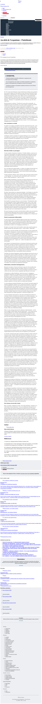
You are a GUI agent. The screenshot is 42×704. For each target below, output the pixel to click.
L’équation (7, 653)
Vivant (7, 23)
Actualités (7, 637)
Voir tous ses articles (7, 436)
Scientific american (8, 677)
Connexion (4, 15)
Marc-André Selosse (3, 45)
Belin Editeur (7, 683)
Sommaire (5, 467)
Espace (7, 24)
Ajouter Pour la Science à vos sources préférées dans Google (18, 69)
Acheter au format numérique (8, 468)
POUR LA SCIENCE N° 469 (10, 48)
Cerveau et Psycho (8, 676)
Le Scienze (7, 679)
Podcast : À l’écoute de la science (11, 654)
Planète (7, 31)
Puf (6, 685)
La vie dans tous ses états (9, 640)
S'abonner (2, 51)
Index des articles (8, 656)
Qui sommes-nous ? (8, 662)
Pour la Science (8, 674)
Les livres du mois (8, 648)
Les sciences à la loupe (9, 641)
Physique (7, 25)
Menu (4, 8)
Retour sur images (8, 644)
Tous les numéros (6, 594)
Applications (7, 630)
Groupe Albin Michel (7, 681)
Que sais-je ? (7, 686)
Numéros (7, 629)
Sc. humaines (8, 29)
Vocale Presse (7, 692)
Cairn (6, 690)
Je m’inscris (21, 565)
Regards (6, 645)
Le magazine (10, 22)
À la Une (2, 568)
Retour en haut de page (4, 584)
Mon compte (7, 633)
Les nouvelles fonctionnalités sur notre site (12, 669)
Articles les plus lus (5, 540)
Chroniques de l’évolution (9, 650)
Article (4, 54)
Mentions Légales (8, 664)
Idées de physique (8, 649)
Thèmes (7, 32)
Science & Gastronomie (9, 652)
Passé (7, 28)
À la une (6, 638)
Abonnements (10, 21)
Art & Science (7, 647)
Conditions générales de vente (10, 665)
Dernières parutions (5, 588)
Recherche (4, 10)
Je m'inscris (21, 620)
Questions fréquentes (9, 660)
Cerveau (7, 27)
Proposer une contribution (9, 670)
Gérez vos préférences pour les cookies (12, 667)
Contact (6, 661)
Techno (7, 30)
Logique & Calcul (8, 646)
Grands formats (8, 639)
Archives (7, 34)
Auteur (6, 424)
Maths (7, 26)
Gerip (6, 684)
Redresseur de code (8, 642)
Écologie (4, 53)
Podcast (7, 35)
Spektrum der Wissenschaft (10, 678)
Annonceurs (7, 668)
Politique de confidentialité (10, 666)
